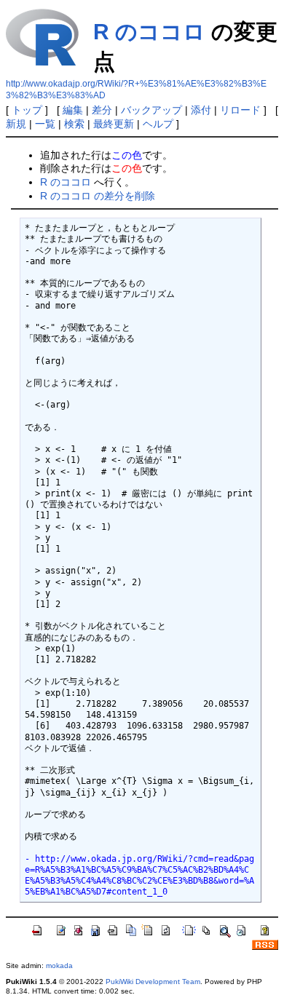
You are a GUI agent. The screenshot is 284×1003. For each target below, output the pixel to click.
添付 (201, 110)
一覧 (45, 124)
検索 (74, 124)
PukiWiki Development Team (153, 982)
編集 (73, 110)
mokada (59, 966)
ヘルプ (158, 124)
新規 (16, 124)
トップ (27, 110)
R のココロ (149, 32)
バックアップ (151, 110)
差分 (102, 110)
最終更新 (113, 124)
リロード (240, 110)
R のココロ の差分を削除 (97, 196)
